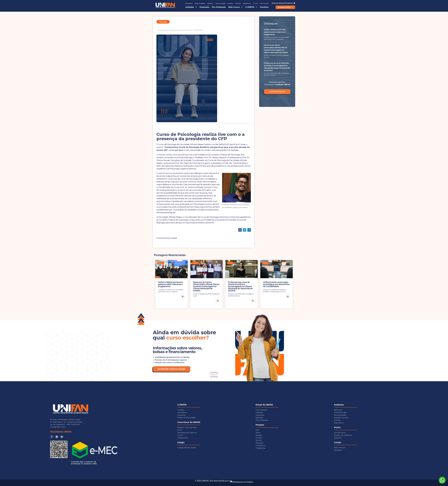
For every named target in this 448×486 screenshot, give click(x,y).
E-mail (255, 3)
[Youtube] (61, 436)
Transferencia (182, 438)
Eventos (230, 3)
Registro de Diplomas (343, 435)
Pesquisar (260, 443)
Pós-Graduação (219, 7)
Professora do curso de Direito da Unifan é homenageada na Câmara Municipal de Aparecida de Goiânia (240, 286)
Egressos (210, 3)
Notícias (238, 3)
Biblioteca (338, 410)
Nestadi (259, 435)
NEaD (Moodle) (200, 3)
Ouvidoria (264, 7)
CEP (257, 430)
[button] (240, 230)
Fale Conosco (264, 3)
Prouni (180, 435)
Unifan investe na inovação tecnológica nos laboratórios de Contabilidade (276, 284)
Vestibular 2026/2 (284, 7)
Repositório (247, 3)
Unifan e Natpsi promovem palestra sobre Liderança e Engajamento (275, 31)
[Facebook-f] (51, 436)
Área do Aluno (340, 433)
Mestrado (259, 418)
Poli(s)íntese (260, 448)
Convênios (181, 415)
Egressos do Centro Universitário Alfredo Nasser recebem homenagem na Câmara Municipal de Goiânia (206, 286)
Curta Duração (261, 410)
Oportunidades (220, 3)
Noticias (160, 263)
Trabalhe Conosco (341, 418)
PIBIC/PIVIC (261, 445)
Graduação (204, 7)
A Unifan (180, 410)
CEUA (258, 433)
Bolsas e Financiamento (187, 427)
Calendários (182, 412)
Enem (179, 430)
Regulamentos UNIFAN (60, 432)
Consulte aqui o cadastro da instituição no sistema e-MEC (84, 463)
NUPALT (259, 438)
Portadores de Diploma (187, 433)
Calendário (188, 3)
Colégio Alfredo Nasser (186, 448)
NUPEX (259, 440)
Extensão (259, 412)
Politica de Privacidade (186, 418)
